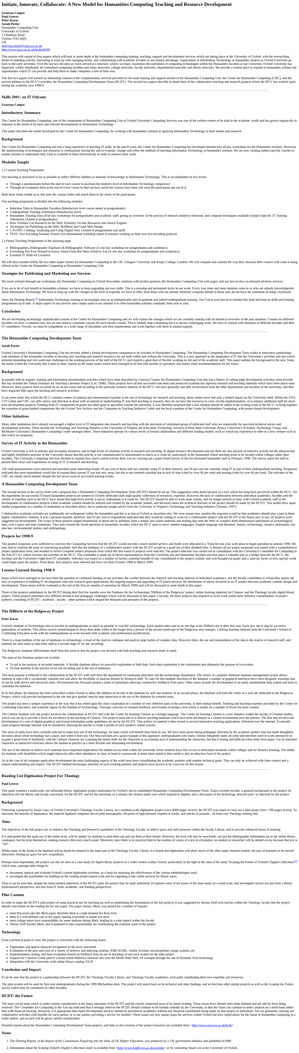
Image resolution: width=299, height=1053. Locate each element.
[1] (36, 298)
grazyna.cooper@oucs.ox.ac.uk (22, 46)
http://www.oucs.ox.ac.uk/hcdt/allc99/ (26, 49)
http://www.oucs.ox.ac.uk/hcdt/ (212, 1025)
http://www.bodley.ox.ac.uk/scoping (141, 1048)
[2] (295, 861)
